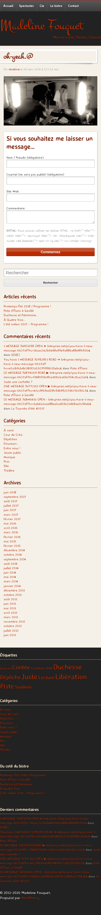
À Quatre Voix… (15, 320)
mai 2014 (10, 577)
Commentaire (15, 208)
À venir (9, 430)
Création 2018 (41, 668)
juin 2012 (10, 635)
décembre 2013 (14, 590)
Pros (7, 461)
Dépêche (10, 677)
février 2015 (12, 546)
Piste (7, 686)
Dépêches (10, 439)
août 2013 (10, 599)
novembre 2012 (14, 621)
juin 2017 (10, 510)
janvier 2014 (12, 586)
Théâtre (9, 470)
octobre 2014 (13, 554)
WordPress (29, 897)
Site (6, 466)
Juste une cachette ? (18, 382)
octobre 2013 (13, 595)
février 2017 (12, 519)
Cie (42, 6)
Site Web (12, 191)
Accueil (8, 6)
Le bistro (56, 6)
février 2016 (12, 537)
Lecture (46, 677)
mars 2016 (11, 532)
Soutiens (23, 687)
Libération (71, 676)
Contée (21, 667)
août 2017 (10, 501)
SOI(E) (15, 355)
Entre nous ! (12, 448)
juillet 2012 (11, 630)
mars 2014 (11, 581)
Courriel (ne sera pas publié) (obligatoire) (35, 174)
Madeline (14, 69)
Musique (9, 457)
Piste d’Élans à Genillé (19, 311)
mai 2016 (10, 523)
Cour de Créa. (13, 435)
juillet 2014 (11, 568)
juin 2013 (10, 603)
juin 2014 (10, 572)
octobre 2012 (13, 626)
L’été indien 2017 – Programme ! (26, 324)
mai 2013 (10, 608)
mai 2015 (10, 541)
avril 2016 (11, 528)
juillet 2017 (11, 505)
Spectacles (26, 6)
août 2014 (10, 563)
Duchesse (67, 666)
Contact (73, 6)
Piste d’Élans (79, 368)
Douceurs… (11, 443)
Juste (29, 676)
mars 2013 (11, 617)
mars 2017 (11, 514)
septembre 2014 (15, 559)
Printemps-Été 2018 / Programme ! (27, 306)
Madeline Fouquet (42, 25)
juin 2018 (10, 492)
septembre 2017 (15, 497)
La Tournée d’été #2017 (27, 408)
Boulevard (5, 668)
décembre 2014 (14, 550)
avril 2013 (10, 612)
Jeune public (12, 452)
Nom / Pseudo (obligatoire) (25, 157)
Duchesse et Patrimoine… (21, 315)
